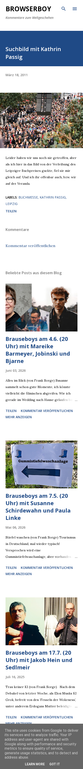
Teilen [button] (11, 211)
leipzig (12, 204)
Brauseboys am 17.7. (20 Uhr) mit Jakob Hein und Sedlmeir (39, 660)
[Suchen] (63, 8)
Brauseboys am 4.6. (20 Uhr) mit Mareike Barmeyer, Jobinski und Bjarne (38, 350)
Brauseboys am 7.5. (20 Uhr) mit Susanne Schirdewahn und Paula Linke (38, 506)
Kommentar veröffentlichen (30, 245)
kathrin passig (53, 197)
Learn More (35, 764)
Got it (54, 764)
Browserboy (28, 8)
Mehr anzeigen (19, 417)
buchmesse (28, 197)
